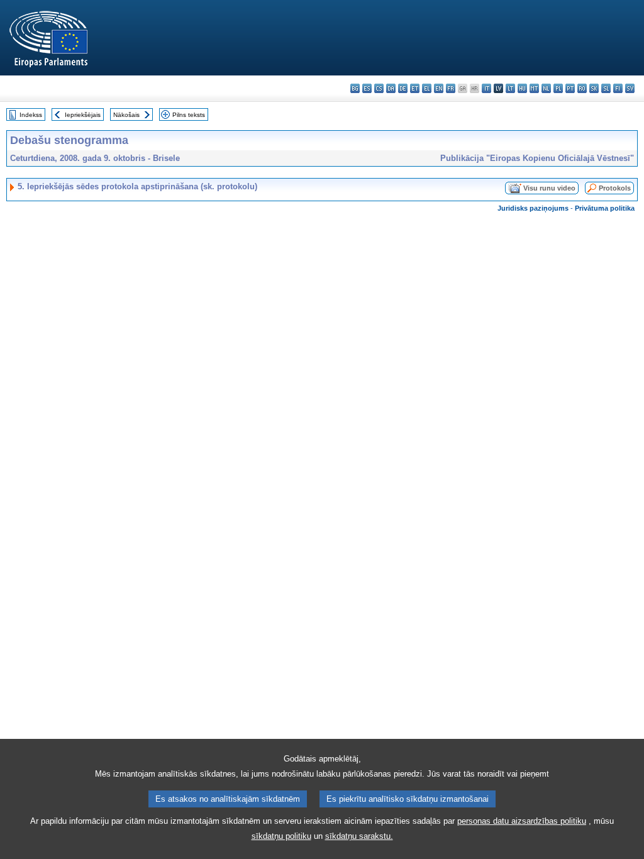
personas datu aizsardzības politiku (521, 821)
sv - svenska (630, 88)
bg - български (355, 88)
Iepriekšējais (83, 114)
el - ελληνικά (426, 88)
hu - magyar (522, 88)
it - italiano (486, 88)
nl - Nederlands (546, 88)
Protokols (615, 188)
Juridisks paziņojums (533, 208)
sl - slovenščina (606, 88)
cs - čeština (379, 88)
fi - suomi (618, 88)
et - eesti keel (414, 88)
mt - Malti (534, 88)
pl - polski (558, 88)
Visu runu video (549, 188)
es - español (367, 88)
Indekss (30, 114)
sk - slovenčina (594, 88)
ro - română (582, 88)
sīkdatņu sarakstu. (359, 836)
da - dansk (391, 88)
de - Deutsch (403, 88)
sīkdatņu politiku (281, 836)
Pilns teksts (188, 114)
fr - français (450, 88)
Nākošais (126, 114)
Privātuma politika (605, 208)
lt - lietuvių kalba (510, 88)
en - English (438, 88)
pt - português (570, 88)
